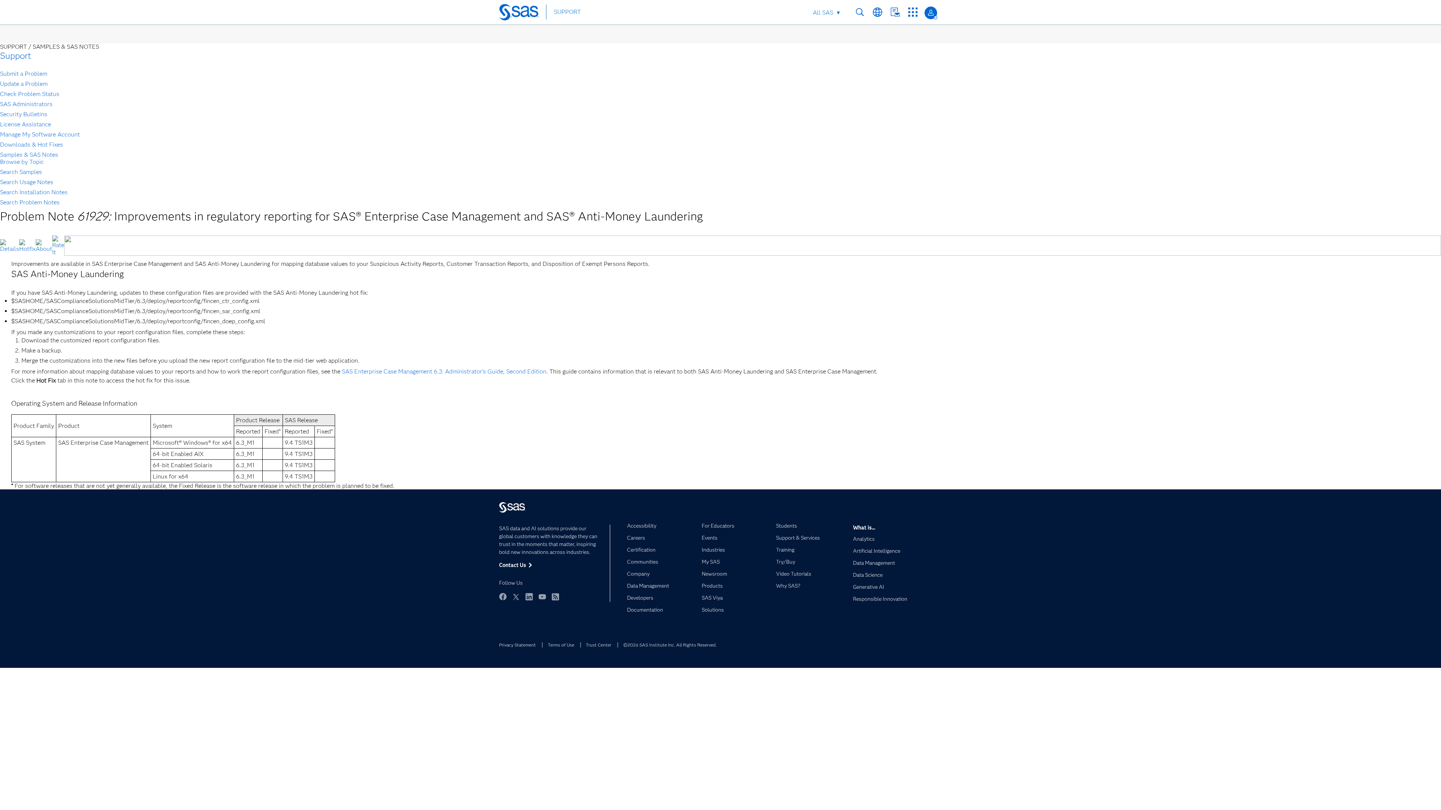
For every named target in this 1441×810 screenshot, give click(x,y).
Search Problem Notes (30, 202)
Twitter (516, 596)
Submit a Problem (23, 73)
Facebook (503, 596)
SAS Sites (913, 12)
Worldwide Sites (877, 12)
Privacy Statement (517, 645)
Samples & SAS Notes (29, 154)
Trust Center (598, 645)
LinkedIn (529, 596)
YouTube (542, 596)
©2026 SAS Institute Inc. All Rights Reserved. (670, 645)
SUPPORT (567, 11)
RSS (555, 596)
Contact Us (895, 12)
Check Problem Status (29, 94)
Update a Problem (24, 83)
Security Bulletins (23, 114)
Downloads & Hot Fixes (31, 144)
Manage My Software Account (40, 134)
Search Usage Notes (26, 182)
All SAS (823, 12)
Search (860, 12)
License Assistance (25, 124)
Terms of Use (561, 645)
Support (15, 55)
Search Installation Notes (34, 192)
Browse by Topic (22, 161)
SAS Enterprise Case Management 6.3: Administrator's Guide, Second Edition (444, 371)
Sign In (930, 13)
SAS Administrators (26, 104)
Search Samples (21, 172)
